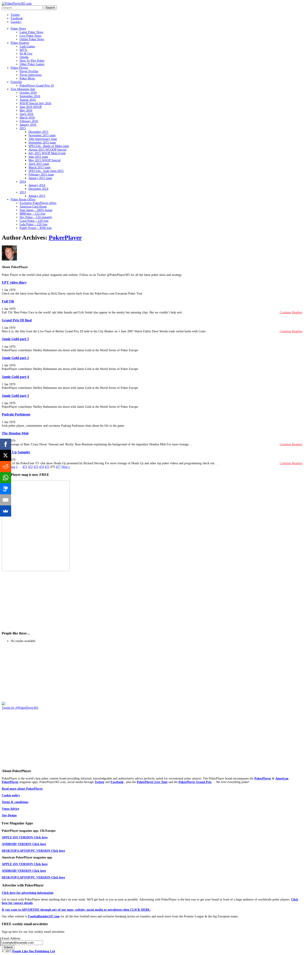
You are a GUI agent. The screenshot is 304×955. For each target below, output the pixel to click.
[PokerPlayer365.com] (17, 3)
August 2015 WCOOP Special (47, 149)
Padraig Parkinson (16, 414)
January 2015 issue (40, 178)
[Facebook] (5, 444)
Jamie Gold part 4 (15, 377)
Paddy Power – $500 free (36, 228)
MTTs (23, 50)
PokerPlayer (65, 237)
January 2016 (28, 124)
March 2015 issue (39, 167)
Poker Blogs (27, 78)
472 (30, 466)
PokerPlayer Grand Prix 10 (37, 85)
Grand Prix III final (17, 320)
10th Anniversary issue (42, 139)
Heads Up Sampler (16, 452)
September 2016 (30, 96)
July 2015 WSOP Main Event (47, 153)
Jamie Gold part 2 (15, 358)
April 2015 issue (38, 164)
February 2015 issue (41, 174)
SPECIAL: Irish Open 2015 (46, 171)
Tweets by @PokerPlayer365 (20, 707)
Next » (65, 466)
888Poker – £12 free (32, 213)
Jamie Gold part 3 (15, 396)
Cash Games (27, 46)
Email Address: (11, 938)
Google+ (16, 22)
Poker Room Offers (23, 199)
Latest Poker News (31, 32)
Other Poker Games (32, 64)
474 (41, 466)
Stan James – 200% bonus (36, 210)
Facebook (17, 18)
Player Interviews (31, 75)
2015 (23, 128)
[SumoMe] (5, 511)
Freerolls (16, 82)
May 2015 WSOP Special (44, 160)
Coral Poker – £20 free (34, 220)
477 (58, 466)
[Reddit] (5, 466)
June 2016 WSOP (31, 107)
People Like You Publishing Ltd (33, 951)
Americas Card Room (33, 206)
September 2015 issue (42, 142)
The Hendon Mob (15, 433)
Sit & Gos (26, 53)
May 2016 (26, 110)
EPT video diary (14, 282)
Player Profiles (29, 71)
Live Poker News (30, 35)
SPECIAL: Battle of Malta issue (48, 146)
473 (36, 466)
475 (47, 466)
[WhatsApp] (5, 477)
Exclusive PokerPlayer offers (38, 203)
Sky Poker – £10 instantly (36, 217)
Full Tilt (8, 301)
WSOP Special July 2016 (35, 103)
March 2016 (27, 117)
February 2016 (29, 121)
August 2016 (28, 99)
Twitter (15, 14)
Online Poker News (32, 39)
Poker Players (19, 67)
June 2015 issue (38, 156)
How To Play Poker (32, 60)
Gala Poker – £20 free (33, 224)
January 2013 (36, 196)
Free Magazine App (23, 89)
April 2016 (26, 114)
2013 (23, 192)
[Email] (5, 499)
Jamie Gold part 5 (15, 339)
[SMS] (5, 488)
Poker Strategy (20, 42)
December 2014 (38, 188)
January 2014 (36, 185)
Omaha (24, 57)
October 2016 (28, 92)
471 (24, 466)
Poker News (18, 28)
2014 (23, 181)
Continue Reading (291, 312)
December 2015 (38, 131)
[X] (5, 455)
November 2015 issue (42, 135)
